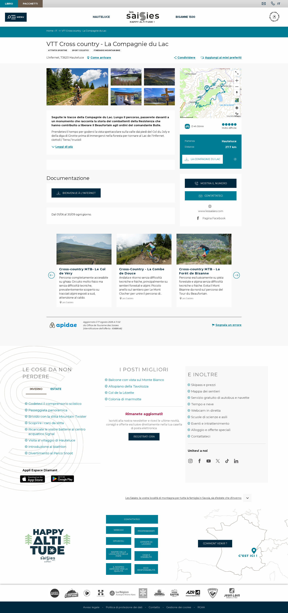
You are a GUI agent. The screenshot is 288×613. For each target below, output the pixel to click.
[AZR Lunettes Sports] (193, 593)
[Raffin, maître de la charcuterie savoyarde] (174, 593)
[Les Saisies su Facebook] (199, 462)
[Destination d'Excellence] (87, 593)
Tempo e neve (202, 404)
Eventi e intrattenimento (210, 423)
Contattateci (200, 436)
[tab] (36, 388)
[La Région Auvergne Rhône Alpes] (122, 593)
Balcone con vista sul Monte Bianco (136, 380)
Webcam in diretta (206, 410)
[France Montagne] (71, 593)
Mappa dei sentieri (205, 391)
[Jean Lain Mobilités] (232, 593)
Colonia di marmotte (124, 399)
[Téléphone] (270, 4)
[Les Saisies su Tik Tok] (227, 462)
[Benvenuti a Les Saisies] (48, 544)
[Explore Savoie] (54, 593)
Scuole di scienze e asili (209, 417)
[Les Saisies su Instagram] (190, 462)
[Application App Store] (32, 478)
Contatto (154, 607)
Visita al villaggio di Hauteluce (51, 440)
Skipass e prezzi (203, 385)
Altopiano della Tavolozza (128, 386)
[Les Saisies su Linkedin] (236, 462)
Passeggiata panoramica (47, 410)
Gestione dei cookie (178, 607)
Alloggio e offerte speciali (210, 430)
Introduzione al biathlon (47, 447)
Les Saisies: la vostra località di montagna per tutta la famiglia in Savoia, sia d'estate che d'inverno (183, 498)
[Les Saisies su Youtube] (208, 462)
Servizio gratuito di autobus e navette (220, 398)
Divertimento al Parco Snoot (50, 453)
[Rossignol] (213, 593)
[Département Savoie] (100, 593)
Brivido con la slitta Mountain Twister (57, 416)
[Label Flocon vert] (143, 593)
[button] (279, 4)
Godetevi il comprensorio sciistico (55, 404)
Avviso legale (91, 607)
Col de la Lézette (121, 393)
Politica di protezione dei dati (124, 607)
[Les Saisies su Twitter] (217, 462)
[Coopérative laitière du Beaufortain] (159, 593)
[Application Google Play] (62, 478)
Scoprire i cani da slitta (46, 423)
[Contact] (261, 4)
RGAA (201, 607)
